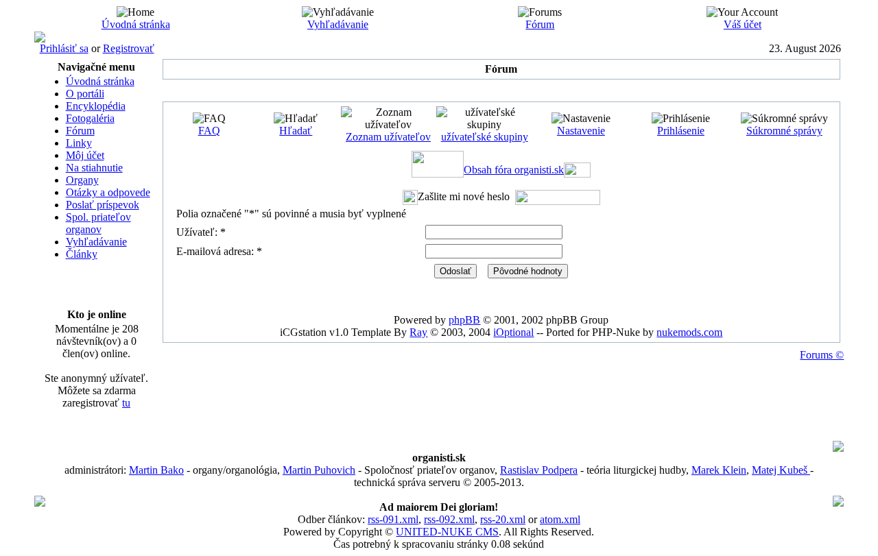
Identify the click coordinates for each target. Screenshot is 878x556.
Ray (418, 332)
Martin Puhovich (319, 470)
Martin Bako (156, 470)
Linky (79, 143)
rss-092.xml (449, 519)
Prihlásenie (680, 130)
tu (126, 403)
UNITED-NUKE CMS (447, 531)
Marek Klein (718, 470)
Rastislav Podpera (539, 470)
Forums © (822, 355)
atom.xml (560, 519)
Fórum (539, 24)
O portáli (85, 93)
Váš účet (742, 24)
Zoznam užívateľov (388, 137)
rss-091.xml (393, 519)
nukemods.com (689, 332)
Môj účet (85, 155)
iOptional (513, 332)
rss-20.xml (502, 519)
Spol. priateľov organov (98, 223)
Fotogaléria (90, 118)
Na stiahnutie (94, 167)
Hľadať (295, 130)
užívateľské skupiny (484, 137)
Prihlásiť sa (64, 48)
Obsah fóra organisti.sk (514, 170)
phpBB (464, 320)
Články (81, 254)
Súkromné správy (784, 130)
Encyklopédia (96, 106)
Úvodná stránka (136, 24)
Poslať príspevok (102, 204)
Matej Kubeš (781, 470)
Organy (82, 180)
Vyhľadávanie (337, 24)
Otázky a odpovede (108, 192)
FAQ (209, 130)
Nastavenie (581, 130)
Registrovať (128, 48)
